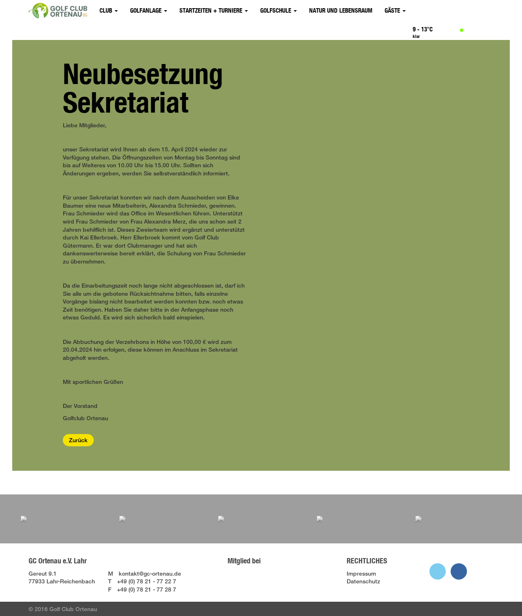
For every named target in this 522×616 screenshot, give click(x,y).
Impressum (361, 573)
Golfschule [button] (276, 10)
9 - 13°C (423, 29)
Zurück (78, 440)
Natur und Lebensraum (340, 10)
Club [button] (107, 10)
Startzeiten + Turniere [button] (211, 10)
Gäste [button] (393, 10)
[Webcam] (488, 31)
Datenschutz (363, 581)
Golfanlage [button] (146, 10)
